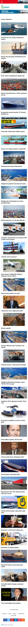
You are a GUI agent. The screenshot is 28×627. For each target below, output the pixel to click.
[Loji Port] (5, 6)
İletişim (14, 613)
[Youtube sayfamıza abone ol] (12, 620)
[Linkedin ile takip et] (16, 620)
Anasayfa (4, 613)
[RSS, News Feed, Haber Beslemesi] (23, 620)
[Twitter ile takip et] (8, 620)
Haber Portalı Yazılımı (8, 624)
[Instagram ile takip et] (19, 620)
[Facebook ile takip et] (5, 620)
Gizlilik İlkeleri (21, 613)
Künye (9, 613)
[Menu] (26, 6)
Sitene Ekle (13, 615)
